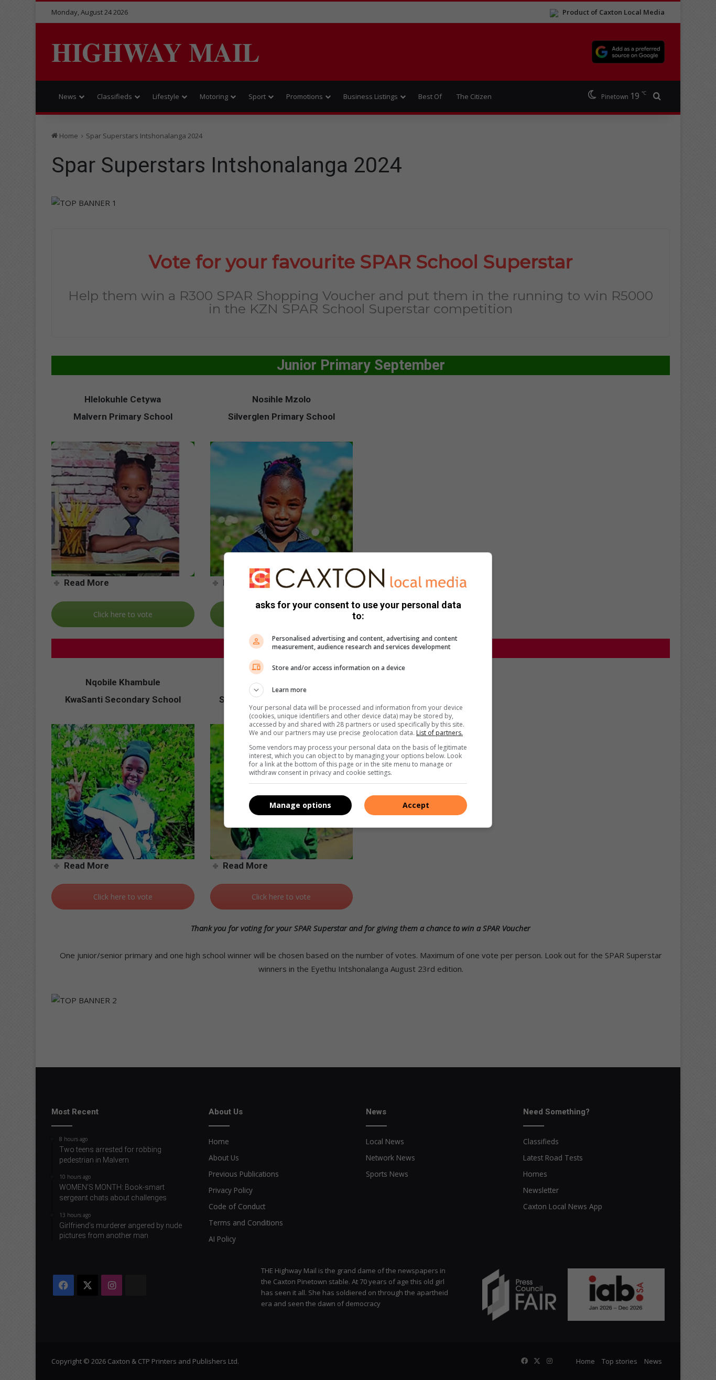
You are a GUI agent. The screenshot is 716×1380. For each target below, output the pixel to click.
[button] (358, 690)
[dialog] (358, 690)
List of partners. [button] (439, 732)
